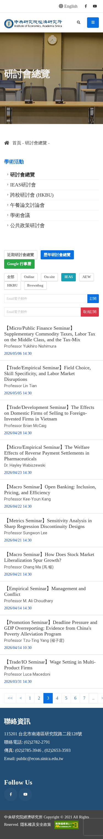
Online (29, 277)
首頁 (15, 143)
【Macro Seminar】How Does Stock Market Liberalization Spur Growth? (49, 557)
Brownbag (35, 285)
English (70, 6)
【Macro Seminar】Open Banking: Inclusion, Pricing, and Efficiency (50, 489)
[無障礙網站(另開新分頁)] (66, 825)
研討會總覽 (36, 143)
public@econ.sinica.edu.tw (39, 758)
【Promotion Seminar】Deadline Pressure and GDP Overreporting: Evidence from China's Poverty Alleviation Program (50, 628)
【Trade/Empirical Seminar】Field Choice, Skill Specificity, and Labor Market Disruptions (47, 373)
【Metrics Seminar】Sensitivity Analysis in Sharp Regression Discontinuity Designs (48, 523)
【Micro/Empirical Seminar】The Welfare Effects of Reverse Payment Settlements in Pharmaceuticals (47, 452)
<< (10, 698)
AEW (86, 277)
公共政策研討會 (27, 225)
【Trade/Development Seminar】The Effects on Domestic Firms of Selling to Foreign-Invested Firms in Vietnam (49, 413)
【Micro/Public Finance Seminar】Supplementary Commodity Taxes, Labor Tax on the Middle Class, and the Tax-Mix (49, 333)
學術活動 (14, 161)
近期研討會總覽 (20, 254)
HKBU (12, 285)
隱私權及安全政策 (35, 824)
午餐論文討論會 (27, 205)
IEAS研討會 (23, 185)
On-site (49, 277)
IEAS (69, 277)
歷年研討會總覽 (57, 254)
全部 (10, 277)
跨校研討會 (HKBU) (32, 195)
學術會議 (20, 215)
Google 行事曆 (19, 264)
